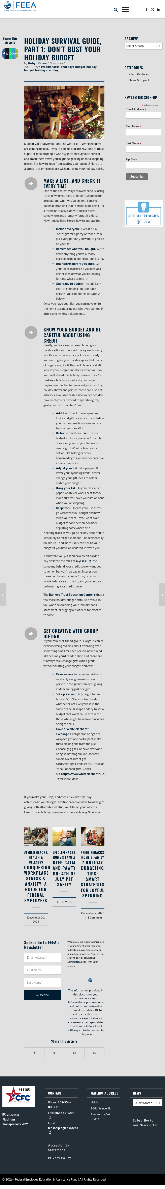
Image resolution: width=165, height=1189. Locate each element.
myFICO (83, 561)
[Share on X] (6, 53)
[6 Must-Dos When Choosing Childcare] (3, 594)
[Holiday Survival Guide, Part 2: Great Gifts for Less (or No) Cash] (162, 594)
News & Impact (139, 80)
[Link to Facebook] (147, 9)
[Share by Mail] (16, 53)
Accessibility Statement (58, 1147)
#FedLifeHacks (35, 852)
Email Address (136, 109)
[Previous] (30, 864)
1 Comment (95, 917)
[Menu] (123, 9)
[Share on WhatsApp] (10, 53)
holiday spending (47, 70)
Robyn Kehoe (37, 63)
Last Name (133, 143)
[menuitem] (114, 9)
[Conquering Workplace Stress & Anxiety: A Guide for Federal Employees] (36, 836)
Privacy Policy (59, 1158)
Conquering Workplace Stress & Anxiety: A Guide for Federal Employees (37, 883)
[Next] (98, 864)
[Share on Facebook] (3, 53)
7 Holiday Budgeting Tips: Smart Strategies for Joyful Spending (93, 879)
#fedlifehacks (50, 66)
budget (80, 66)
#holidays (67, 66)
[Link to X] (153, 9)
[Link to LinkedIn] (159, 9)
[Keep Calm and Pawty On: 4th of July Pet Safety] (64, 836)
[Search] (114, 9)
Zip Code (131, 159)
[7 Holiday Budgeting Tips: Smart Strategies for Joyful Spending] (92, 836)
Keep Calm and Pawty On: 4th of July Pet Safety (64, 873)
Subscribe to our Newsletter (145, 1123)
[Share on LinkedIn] (13, 53)
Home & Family (64, 857)
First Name (133, 126)
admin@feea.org (77, 961)
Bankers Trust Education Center (73, 594)
